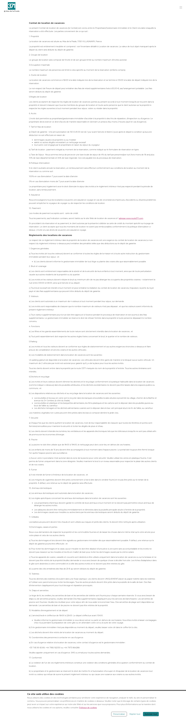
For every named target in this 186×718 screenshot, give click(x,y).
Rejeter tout (134, 714)
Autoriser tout (151, 714)
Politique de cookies (88, 708)
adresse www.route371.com (131, 218)
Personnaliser (119, 714)
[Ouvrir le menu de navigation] (181, 7)
